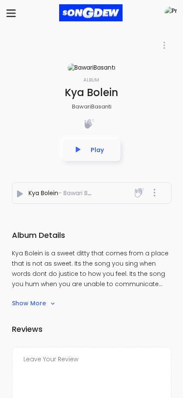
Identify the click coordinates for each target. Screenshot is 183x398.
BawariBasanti (92, 106)
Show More (30, 303)
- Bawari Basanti (82, 193)
